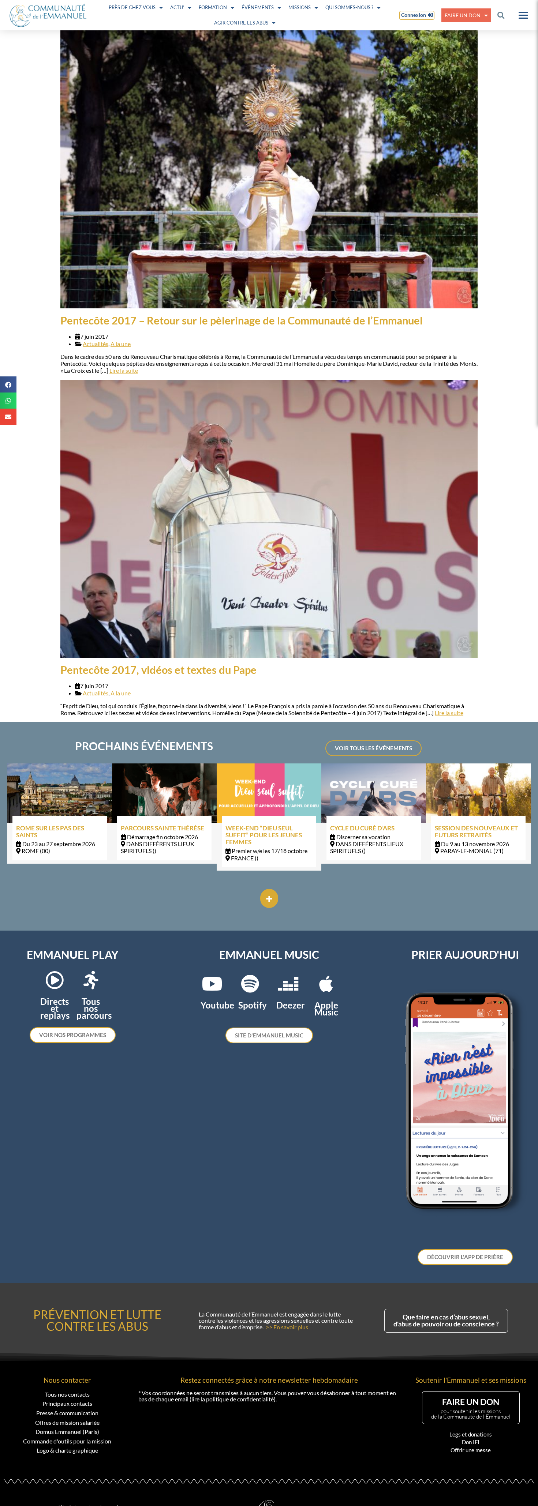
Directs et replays (55, 1008)
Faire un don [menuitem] (463, 15)
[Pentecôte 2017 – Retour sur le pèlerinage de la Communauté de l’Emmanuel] (269, 169)
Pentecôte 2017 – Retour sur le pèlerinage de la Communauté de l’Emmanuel (241, 320)
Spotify (252, 1005)
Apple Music (326, 1008)
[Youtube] (212, 983)
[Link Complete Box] (59, 813)
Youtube (217, 1005)
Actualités (95, 343)
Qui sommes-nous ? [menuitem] (349, 7)
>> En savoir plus (287, 1326)
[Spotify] (250, 983)
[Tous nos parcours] (91, 980)
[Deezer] (288, 983)
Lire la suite (123, 370)
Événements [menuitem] (258, 7)
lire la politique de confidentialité (232, 1399)
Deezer (290, 1005)
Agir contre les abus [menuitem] (241, 23)
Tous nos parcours (94, 1008)
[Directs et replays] (54, 980)
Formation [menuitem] (213, 7)
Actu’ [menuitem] (177, 7)
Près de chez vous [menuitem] (132, 7)
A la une (121, 343)
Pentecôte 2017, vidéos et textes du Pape (158, 670)
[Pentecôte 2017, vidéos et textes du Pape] (269, 519)
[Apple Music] (326, 983)
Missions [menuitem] (299, 7)
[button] (500, 15)
